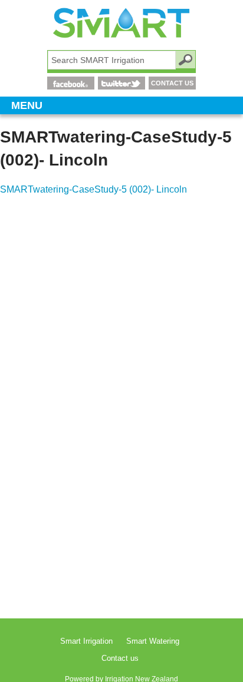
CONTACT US (172, 83)
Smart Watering (152, 641)
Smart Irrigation (86, 641)
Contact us (120, 658)
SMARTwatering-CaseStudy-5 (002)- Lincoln (93, 189)
